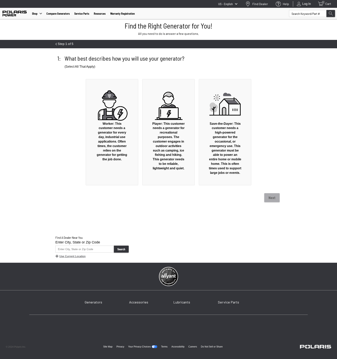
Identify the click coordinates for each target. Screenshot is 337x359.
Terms (164, 346)
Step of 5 (65, 44)
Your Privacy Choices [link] (139, 346)
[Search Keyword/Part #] (330, 13)
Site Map (108, 346)
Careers (192, 346)
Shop (34, 13)
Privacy (120, 346)
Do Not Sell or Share (212, 346)
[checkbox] (112, 132)
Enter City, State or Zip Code (77, 242)
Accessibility (177, 346)
